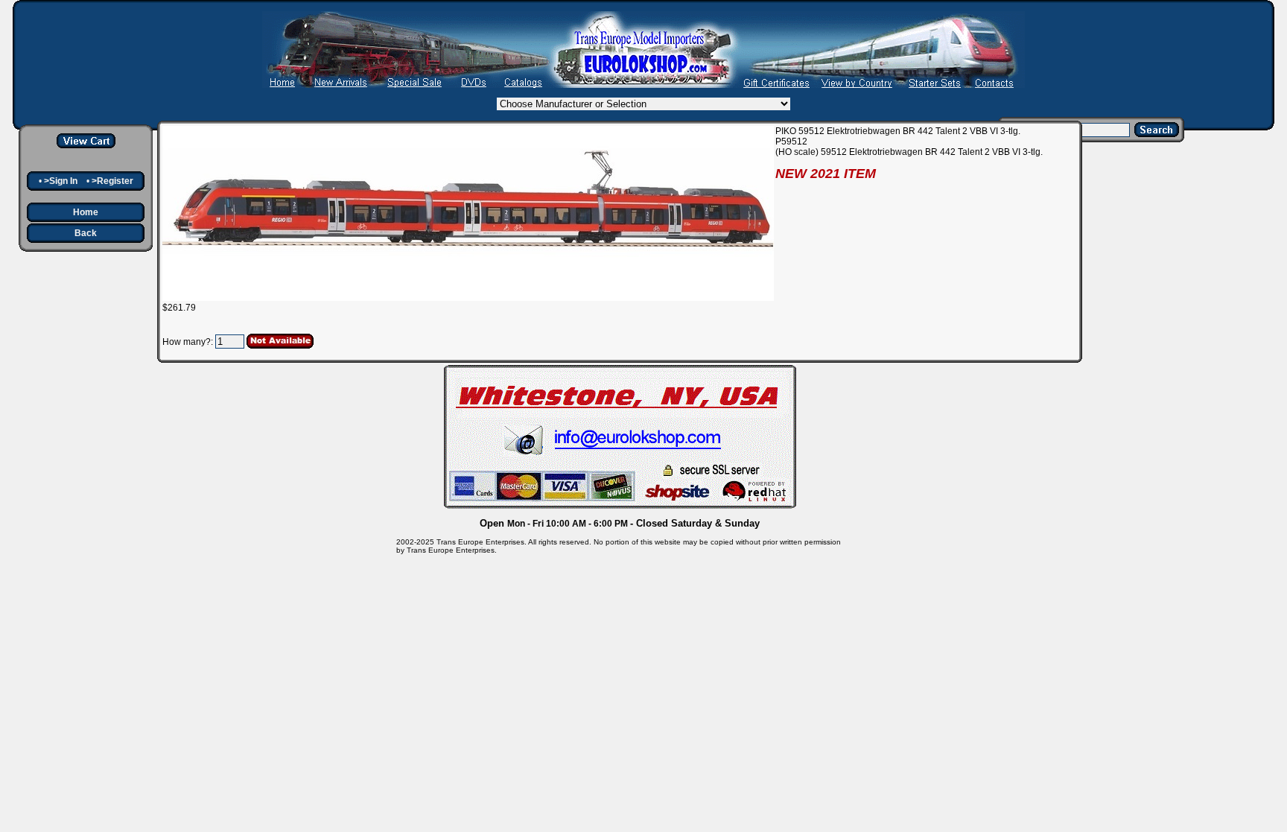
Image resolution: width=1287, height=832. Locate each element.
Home (85, 212)
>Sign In (60, 181)
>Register (112, 181)
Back (85, 233)
